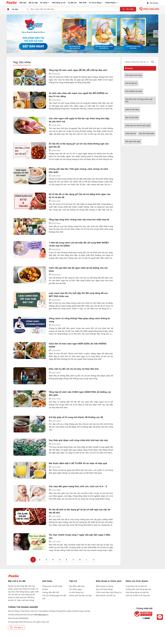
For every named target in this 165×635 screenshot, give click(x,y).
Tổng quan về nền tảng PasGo (52, 587)
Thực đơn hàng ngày (146, 133)
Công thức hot (130, 133)
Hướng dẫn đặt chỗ (50, 592)
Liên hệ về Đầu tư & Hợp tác (138, 595)
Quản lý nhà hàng (132, 109)
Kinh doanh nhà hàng (133, 75)
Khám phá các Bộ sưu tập (80, 595)
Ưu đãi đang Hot (76, 592)
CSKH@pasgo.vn (40, 614)
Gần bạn (22, 3)
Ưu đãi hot (72, 3)
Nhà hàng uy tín (58, 3)
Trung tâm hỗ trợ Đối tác (136, 586)
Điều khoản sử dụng (104, 586)
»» (93, 559)
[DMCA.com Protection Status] (142, 618)
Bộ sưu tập (33, 3)
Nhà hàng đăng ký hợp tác (137, 592)
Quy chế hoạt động (104, 589)
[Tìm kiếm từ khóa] (152, 62)
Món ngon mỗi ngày (132, 141)
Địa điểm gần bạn (77, 586)
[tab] (79, 51)
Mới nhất (82, 3)
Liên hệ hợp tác (131, 83)
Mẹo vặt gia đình (131, 117)
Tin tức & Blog (95, 3)
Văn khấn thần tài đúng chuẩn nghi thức (138, 100)
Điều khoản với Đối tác (106, 595)
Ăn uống (44, 3)
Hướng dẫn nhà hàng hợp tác (138, 589)
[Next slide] (155, 34)
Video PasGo (110, 3)
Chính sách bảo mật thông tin (108, 592)
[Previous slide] (9, 34)
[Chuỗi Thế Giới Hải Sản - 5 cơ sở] (82, 33)
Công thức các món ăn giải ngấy (137, 125)
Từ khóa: (129, 68)
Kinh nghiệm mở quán (133, 91)
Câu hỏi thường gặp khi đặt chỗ (54, 597)
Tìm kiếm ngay (75, 589)
